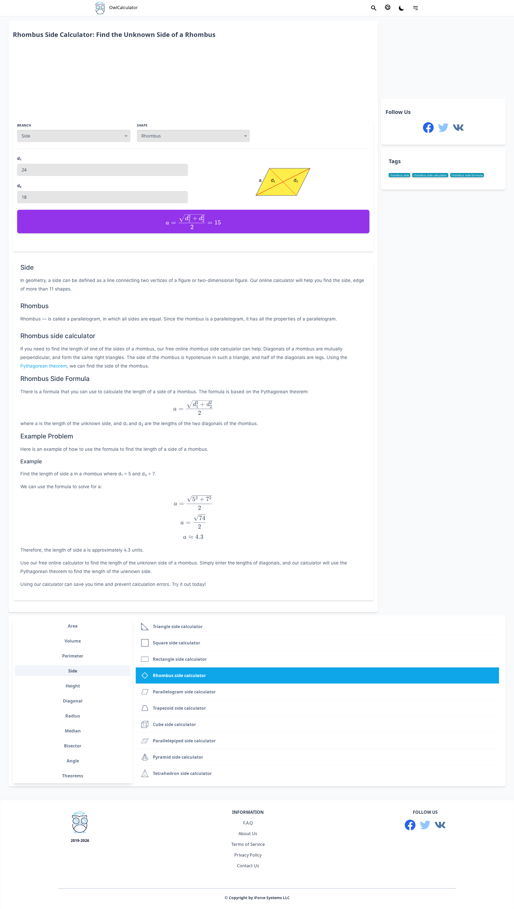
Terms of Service (248, 844)
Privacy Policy (248, 855)
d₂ (19, 186)
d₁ (19, 158)
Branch (24, 125)
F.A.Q (248, 823)
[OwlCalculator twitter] (443, 127)
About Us (248, 834)
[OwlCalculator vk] (458, 127)
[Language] (387, 7)
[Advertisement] (173, 82)
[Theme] (401, 8)
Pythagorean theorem (43, 366)
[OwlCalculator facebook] (428, 127)
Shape (142, 125)
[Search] (373, 8)
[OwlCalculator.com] (79, 823)
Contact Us (248, 866)
